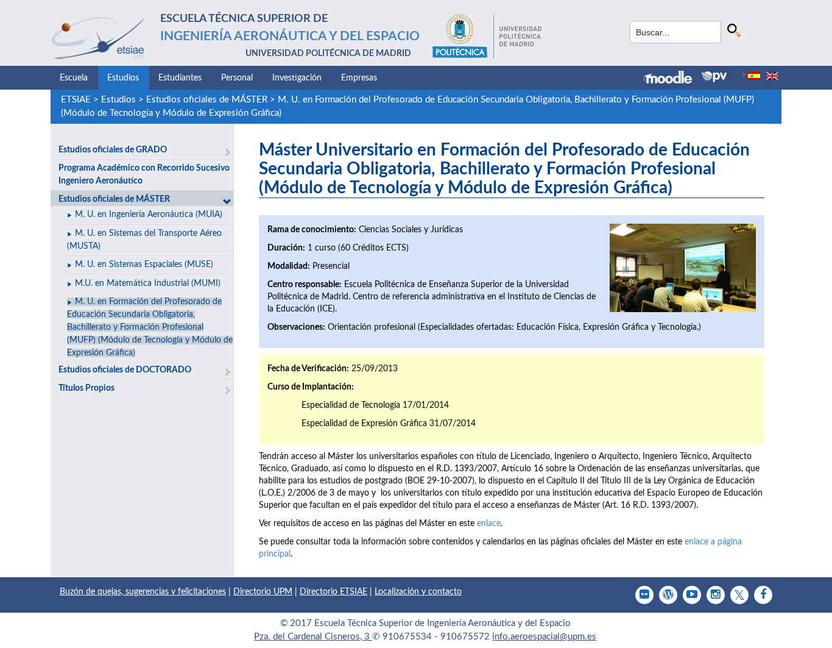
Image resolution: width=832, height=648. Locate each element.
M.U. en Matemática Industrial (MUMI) (147, 283)
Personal (237, 78)
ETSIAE (76, 99)
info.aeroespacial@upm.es (544, 636)
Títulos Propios (86, 388)
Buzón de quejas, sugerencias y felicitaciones (143, 592)
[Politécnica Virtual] (714, 77)
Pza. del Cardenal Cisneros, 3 (313, 636)
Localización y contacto (418, 592)
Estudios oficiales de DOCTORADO (124, 370)
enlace (489, 523)
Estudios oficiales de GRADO (112, 150)
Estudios (123, 78)
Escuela (74, 78)
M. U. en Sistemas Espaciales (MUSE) (144, 264)
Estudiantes (180, 78)
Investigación (297, 78)
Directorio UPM (262, 592)
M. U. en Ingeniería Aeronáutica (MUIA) (148, 214)
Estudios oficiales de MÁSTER (206, 99)
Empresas (359, 78)
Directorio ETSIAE (333, 592)
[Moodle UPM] (673, 78)
